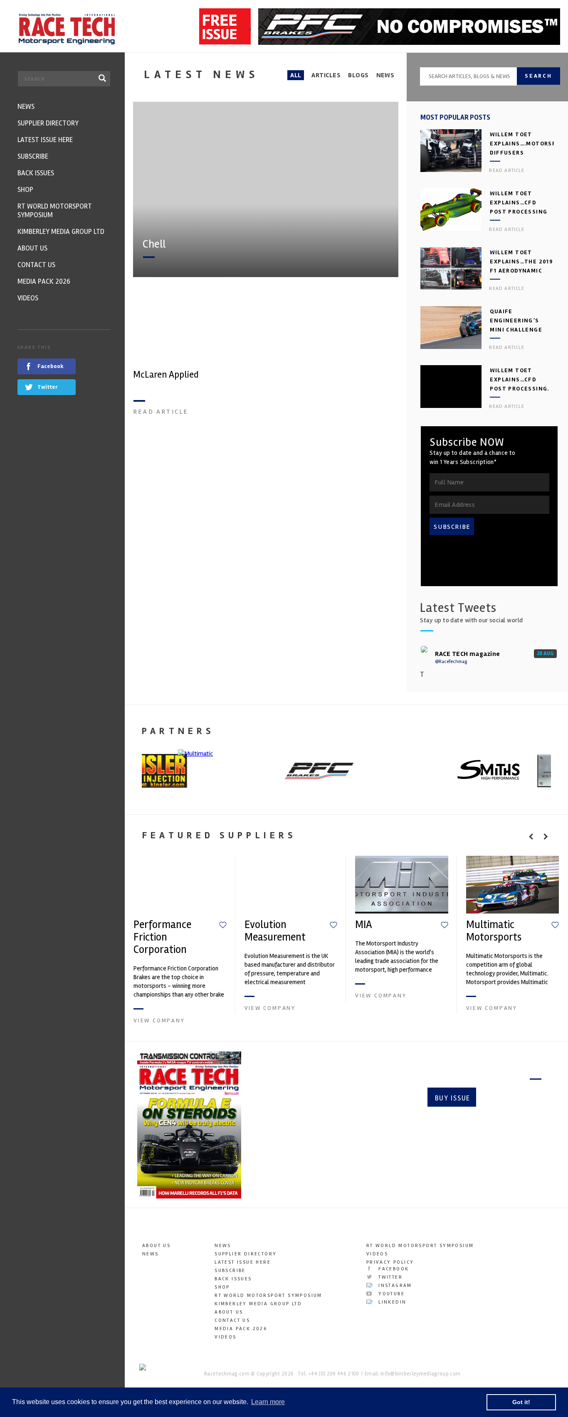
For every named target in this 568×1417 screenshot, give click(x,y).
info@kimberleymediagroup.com (420, 1373)
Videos (225, 1337)
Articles (326, 75)
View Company (159, 1020)
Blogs (358, 75)
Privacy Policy (390, 1262)
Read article (160, 412)
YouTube (390, 1294)
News (385, 75)
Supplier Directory (246, 1254)
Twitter (389, 1277)
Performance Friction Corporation (162, 937)
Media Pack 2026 (241, 1329)
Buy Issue (452, 1098)
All (295, 75)
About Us (156, 1246)
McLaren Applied (166, 375)
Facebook (392, 1269)
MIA (363, 924)
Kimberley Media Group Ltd (258, 1304)
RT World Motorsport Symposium (268, 1295)
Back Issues (233, 1279)
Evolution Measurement (275, 931)
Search (538, 75)
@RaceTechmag (451, 661)
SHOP (222, 1287)
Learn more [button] (268, 1401)
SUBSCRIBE (452, 527)
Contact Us (232, 1320)
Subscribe (512, 1098)
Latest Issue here (243, 1262)
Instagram (394, 1285)
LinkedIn (391, 1302)
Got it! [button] (521, 1402)
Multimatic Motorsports (493, 931)
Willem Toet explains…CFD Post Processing (518, 202)
